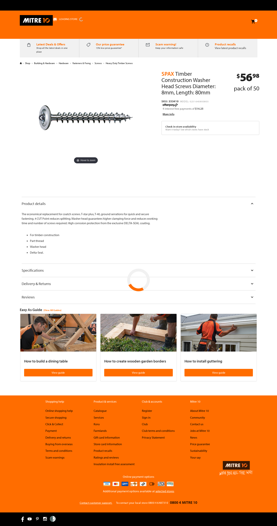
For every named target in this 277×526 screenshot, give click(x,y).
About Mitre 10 (199, 411)
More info (168, 114)
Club (145, 424)
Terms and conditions (58, 451)
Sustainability (198, 451)
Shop (27, 63)
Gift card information (107, 437)
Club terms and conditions (158, 431)
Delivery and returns (58, 437)
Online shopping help (59, 411)
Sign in (146, 417)
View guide (58, 372)
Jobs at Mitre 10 (200, 431)
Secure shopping (56, 417)
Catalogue (100, 411)
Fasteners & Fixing (81, 63)
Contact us (196, 424)
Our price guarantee (110, 44)
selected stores (164, 491)
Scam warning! (165, 44)
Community (197, 417)
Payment (51, 431)
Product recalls (225, 44)
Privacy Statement (153, 437)
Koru (97, 424)
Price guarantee (200, 444)
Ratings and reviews (106, 457)
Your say (195, 457)
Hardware (63, 63)
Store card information (108, 444)
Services (99, 417)
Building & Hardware (44, 63)
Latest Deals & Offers (50, 44)
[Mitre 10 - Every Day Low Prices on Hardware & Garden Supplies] (36, 20)
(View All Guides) (52, 310)
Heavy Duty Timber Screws (119, 63)
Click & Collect (54, 424)
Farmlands (100, 431)
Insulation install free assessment (114, 464)
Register (147, 411)
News (193, 437)
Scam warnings (54, 457)
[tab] (139, 203)
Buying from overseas (59, 444)
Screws (98, 63)
